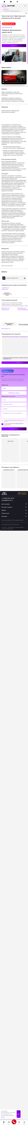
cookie (3, 1117)
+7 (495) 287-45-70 (8, 498)
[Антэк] (2, 9)
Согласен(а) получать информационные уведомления (13, 424)
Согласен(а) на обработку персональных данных (14, 421)
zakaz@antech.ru (7, 500)
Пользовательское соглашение (10, 524)
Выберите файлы (15, 393)
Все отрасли (4, 328)
